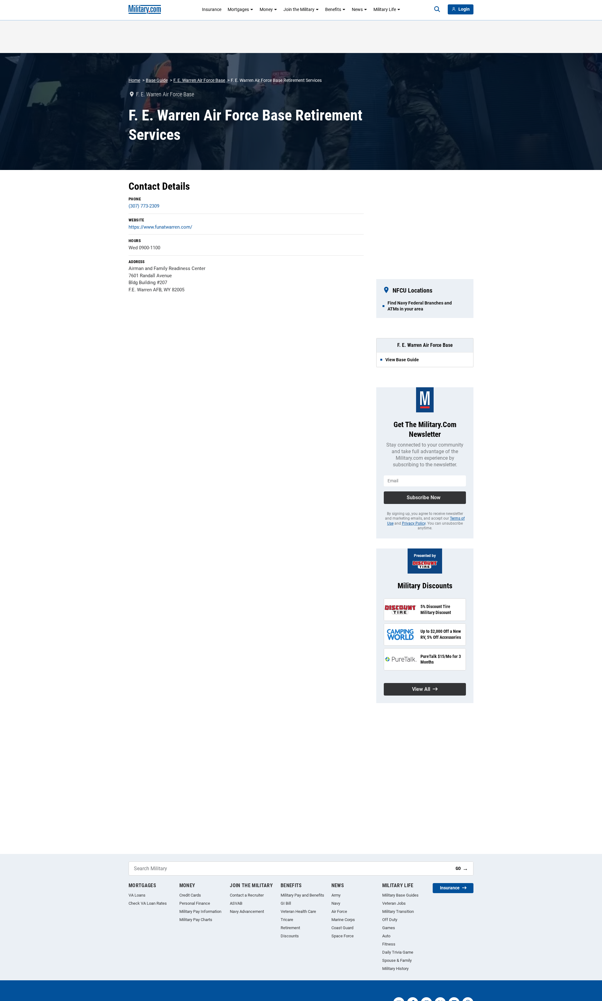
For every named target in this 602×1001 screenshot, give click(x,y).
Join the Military (298, 9)
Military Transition (398, 911)
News (357, 9)
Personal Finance (194, 903)
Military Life (384, 9)
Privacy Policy (413, 523)
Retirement (290, 927)
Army (336, 895)
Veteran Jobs (394, 903)
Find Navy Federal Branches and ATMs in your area (420, 305)
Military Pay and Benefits (302, 895)
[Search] (437, 9)
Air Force (339, 911)
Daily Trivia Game (397, 952)
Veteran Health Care (298, 911)
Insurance (211, 9)
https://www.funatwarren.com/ (160, 227)
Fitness (388, 944)
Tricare (287, 919)
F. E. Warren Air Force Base (199, 80)
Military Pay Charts (195, 919)
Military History (395, 968)
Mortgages (238, 9)
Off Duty (389, 919)
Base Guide (157, 80)
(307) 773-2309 (144, 206)
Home (134, 80)
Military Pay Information (200, 911)
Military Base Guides (400, 895)
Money (266, 9)
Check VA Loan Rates (148, 903)
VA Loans (137, 895)
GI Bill (286, 903)
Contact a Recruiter (247, 895)
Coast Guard (342, 927)
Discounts (290, 936)
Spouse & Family (397, 960)
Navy (335, 903)
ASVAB (236, 903)
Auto (386, 936)
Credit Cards (190, 895)
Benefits (333, 9)
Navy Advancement (247, 911)
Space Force (342, 936)
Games (388, 927)
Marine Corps (343, 919)
